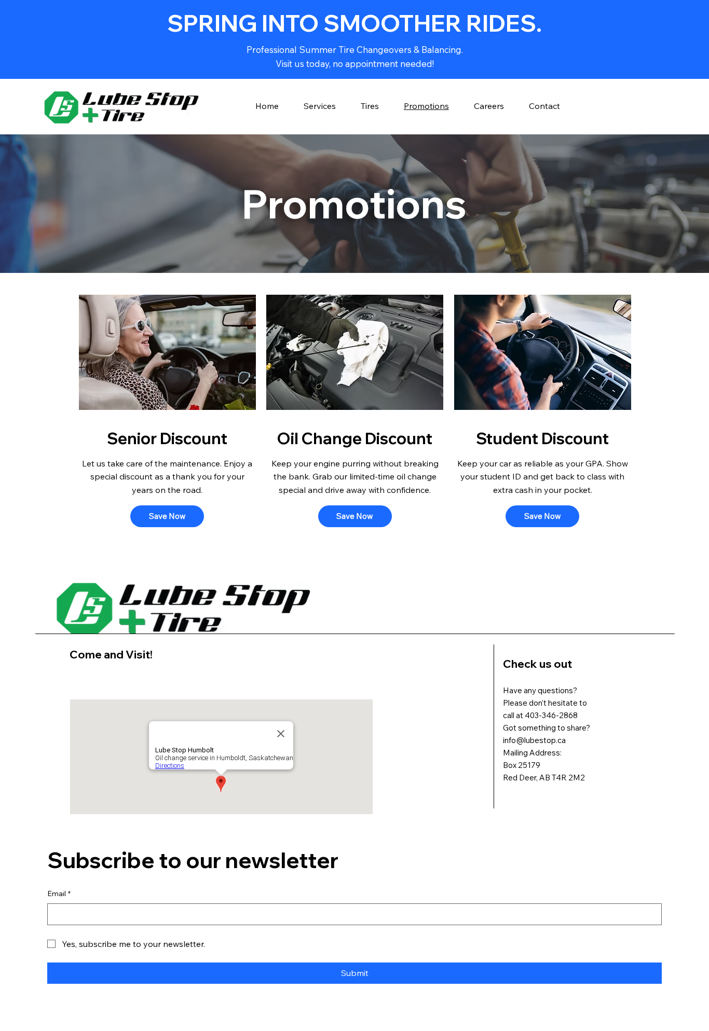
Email (59, 893)
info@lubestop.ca (534, 740)
